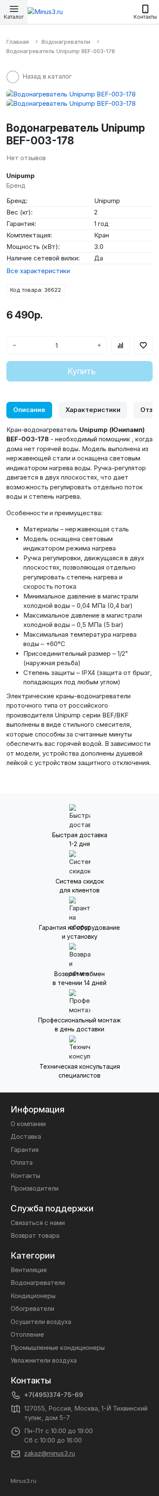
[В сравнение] (120, 345)
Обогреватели (32, 1308)
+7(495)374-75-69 (53, 1395)
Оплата (22, 1162)
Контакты (25, 1175)
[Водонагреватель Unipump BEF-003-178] (79, 94)
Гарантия (25, 1150)
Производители (35, 1188)
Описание (29, 410)
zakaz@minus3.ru (49, 1453)
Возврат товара (35, 1235)
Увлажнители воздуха (44, 1360)
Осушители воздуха (41, 1322)
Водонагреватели (38, 1283)
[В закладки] (143, 345)
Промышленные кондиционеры (58, 1348)
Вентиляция (29, 1270)
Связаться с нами (38, 1223)
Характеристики (92, 410)
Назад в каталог (47, 76)
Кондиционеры (33, 1296)
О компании (28, 1124)
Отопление (27, 1334)
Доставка (26, 1136)
